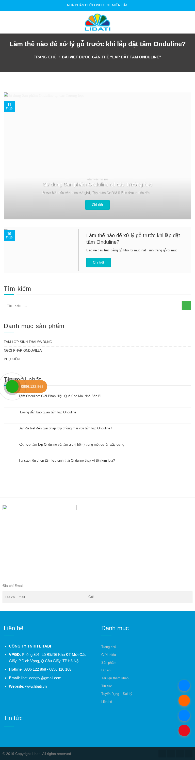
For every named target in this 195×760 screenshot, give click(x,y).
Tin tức (106, 686)
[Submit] (186, 305)
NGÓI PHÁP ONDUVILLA (23, 350)
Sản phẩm (108, 663)
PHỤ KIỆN (12, 359)
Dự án (105, 670)
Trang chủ (45, 57)
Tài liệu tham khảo (114, 678)
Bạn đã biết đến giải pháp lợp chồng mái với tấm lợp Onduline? (65, 428)
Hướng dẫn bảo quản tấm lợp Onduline (47, 412)
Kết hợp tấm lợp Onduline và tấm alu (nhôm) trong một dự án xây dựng (71, 444)
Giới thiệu (108, 655)
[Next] (181, 156)
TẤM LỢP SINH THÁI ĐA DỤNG (28, 342)
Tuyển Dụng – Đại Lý (116, 694)
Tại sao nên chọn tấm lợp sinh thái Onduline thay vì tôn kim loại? (67, 460)
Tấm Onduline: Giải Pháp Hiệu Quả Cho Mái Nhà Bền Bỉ (60, 396)
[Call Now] (12, 386)
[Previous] (14, 156)
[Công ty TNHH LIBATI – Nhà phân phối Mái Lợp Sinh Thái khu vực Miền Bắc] (97, 22)
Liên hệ (106, 702)
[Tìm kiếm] (189, 22)
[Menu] (7, 22)
